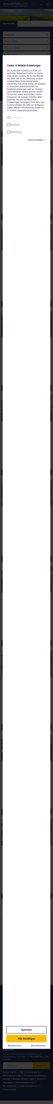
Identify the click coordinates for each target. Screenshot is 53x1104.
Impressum (15, 1045)
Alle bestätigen (26, 1038)
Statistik (14, 124)
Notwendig (16, 117)
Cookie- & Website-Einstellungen (24, 65)
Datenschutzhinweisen (27, 110)
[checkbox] (8, 117)
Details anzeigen (35, 139)
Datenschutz (39, 1045)
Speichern (26, 1029)
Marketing (15, 132)
